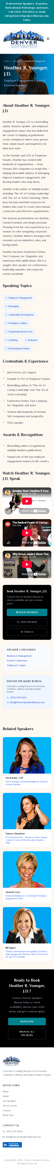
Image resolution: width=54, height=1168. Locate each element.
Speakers (17, 61)
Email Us (28, 631)
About (6, 1096)
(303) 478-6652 (24, 11)
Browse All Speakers (27, 1033)
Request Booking (27, 612)
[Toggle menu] (48, 38)
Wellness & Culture (16, 665)
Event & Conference (17, 660)
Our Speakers (9, 1101)
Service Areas (10, 1105)
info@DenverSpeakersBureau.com (27, 15)
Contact (7, 1110)
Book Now (26, 1021)
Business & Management (19, 656)
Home (6, 61)
